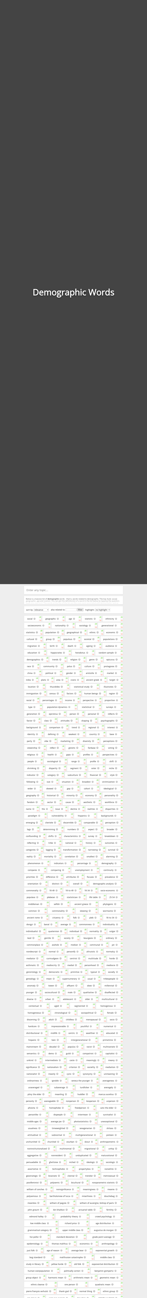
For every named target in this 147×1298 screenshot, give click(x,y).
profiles (86, 754)
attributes (71, 877)
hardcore (32, 1026)
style (112, 775)
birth (52, 646)
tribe (50, 842)
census (52, 693)
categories (31, 849)
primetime (108, 1040)
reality (30, 856)
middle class (106, 1257)
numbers (71, 829)
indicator (31, 775)
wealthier (90, 1033)
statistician (72, 897)
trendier (89, 1175)
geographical (73, 632)
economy (89, 795)
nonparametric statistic (103, 1182)
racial (28, 700)
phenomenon (34, 863)
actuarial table (86, 1209)
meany (111, 1060)
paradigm (32, 815)
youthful (85, 1026)
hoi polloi (34, 1237)
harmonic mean (55, 1277)
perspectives (108, 754)
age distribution (103, 1223)
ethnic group (109, 1291)
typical (93, 972)
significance (31, 1067)
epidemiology (33, 1243)
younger (30, 992)
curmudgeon (53, 958)
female (110, 1012)
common (32, 910)
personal (92, 714)
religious (31, 754)
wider (30, 788)
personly (30, 1101)
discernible (68, 822)
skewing (84, 910)
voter (93, 768)
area (58, 679)
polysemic (55, 1182)
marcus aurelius (106, 1094)
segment (74, 768)
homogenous (106, 1006)
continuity (108, 870)
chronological (61, 1012)
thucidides (55, 686)
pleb (91, 917)
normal (52, 951)
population (50, 632)
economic (110, 632)
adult (51, 1019)
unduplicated (82, 1155)
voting (111, 747)
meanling (59, 1094)
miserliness (87, 1196)
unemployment (82, 870)
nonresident (57, 1155)
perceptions (108, 741)
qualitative (88, 992)
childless (70, 1019)
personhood (90, 965)
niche (111, 768)
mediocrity (52, 965)
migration (32, 646)
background (32, 727)
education (32, 652)
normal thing (85, 1291)
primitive (75, 972)
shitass (110, 1128)
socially (111, 972)
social (30, 618)
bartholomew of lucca (60, 1196)
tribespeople (109, 978)
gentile (47, 938)
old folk (77, 1264)
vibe (46, 741)
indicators (59, 863)
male (70, 992)
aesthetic (87, 802)
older (87, 999)
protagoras (109, 666)
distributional (33, 1033)
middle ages (32, 1121)
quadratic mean (102, 1284)
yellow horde (57, 1264)
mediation (110, 1067)
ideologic (90, 1162)
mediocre (110, 965)
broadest (86, 781)
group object (32, 1277)
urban (48, 999)
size (48, 781)
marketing (66, 741)
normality (94, 931)
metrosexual (109, 1175)
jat (113, 944)
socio (112, 1019)
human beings (91, 693)
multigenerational (84, 1135)
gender (69, 673)
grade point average (102, 1237)
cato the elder (106, 1107)
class (46, 720)
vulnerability (58, 815)
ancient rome (33, 917)
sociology (83, 625)
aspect (91, 829)
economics (85, 1243)
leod (29, 938)
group (49, 639)
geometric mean (107, 1277)
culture (88, 666)
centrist (73, 958)
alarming (110, 856)
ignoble (55, 1080)
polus (69, 666)
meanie (110, 1189)
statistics (30, 632)
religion (73, 659)
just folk (31, 1250)
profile (93, 761)
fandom (31, 802)
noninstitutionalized (37, 1148)
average (64, 924)
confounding (32, 836)
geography (31, 795)
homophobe (55, 1107)
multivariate (109, 1046)
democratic (54, 972)
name (28, 809)
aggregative (32, 1155)
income (68, 700)
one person (70, 1284)
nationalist (32, 1073)
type (30, 707)
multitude (93, 958)
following (31, 781)
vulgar (112, 931)
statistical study (81, 686)
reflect (53, 747)
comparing (56, 870)
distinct (55, 883)
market (110, 673)
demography (108, 863)
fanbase (91, 747)
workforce (109, 802)
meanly (51, 1073)
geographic (50, 618)
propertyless (85, 1169)
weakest (72, 734)
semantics (31, 1053)
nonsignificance (63, 1189)
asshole (55, 944)
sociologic (110, 1162)
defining (52, 734)
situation (66, 781)
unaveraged (33, 1087)
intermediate (51, 1060)
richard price (71, 1223)
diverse (30, 999)
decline (73, 809)
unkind (30, 1060)
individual (74, 931)
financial (94, 775)
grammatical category (38, 1230)
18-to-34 (110, 917)
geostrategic (32, 1175)
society (67, 938)
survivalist (108, 1114)
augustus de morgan (104, 1230)
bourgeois (88, 938)
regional (92, 727)
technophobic (58, 1169)
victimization (108, 781)
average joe (56, 1121)
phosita (31, 1107)
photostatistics (81, 1121)
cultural (30, 639)
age (70, 618)
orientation (33, 883)
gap (68, 788)
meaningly (91, 1060)
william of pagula (58, 1203)
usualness (32, 1128)
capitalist (110, 1053)
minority (70, 795)
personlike (33, 1114)
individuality (109, 924)
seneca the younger (80, 1080)
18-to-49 (69, 890)
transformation (70, 849)
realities (91, 809)
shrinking (31, 768)
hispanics (82, 815)
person (73, 714)
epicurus (110, 659)
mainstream (32, 1046)
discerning (32, 1019)
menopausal (92, 1019)
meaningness (89, 1189)
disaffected (110, 992)
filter (80, 609)
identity (31, 734)
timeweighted (58, 1128)
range (74, 761)
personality (110, 795)
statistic (89, 618)
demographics (33, 659)
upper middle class (71, 1230)
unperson (110, 1101)
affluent (70, 985)
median (74, 944)
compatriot (88, 1053)
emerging (30, 822)
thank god (64, 1291)
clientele (49, 822)
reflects (111, 714)
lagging (49, 849)
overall (76, 883)
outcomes (109, 842)
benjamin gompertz (104, 1270)
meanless (32, 1203)
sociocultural (51, 992)
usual (90, 978)
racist (89, 1046)
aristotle (90, 673)
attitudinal (33, 1135)
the (43, 809)
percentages (48, 700)
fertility (110, 1209)
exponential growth (105, 1250)
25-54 (112, 897)
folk (75, 917)
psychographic (107, 720)
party (29, 741)
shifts (51, 836)
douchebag (109, 1196)
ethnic (93, 632)
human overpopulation (39, 1270)
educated (110, 1033)
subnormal (57, 1135)
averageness (108, 1080)
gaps (68, 754)
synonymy (87, 1073)
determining (49, 829)
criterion (73, 1067)
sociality (91, 1067)
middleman (33, 904)
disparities (110, 809)
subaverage (59, 1087)
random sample (106, 652)
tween (51, 985)
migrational (90, 1148)
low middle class (38, 1223)
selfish (57, 904)
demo (51, 1053)
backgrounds (107, 815)
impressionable (58, 1026)
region (112, 693)
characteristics (71, 836)
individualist (32, 931)
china (30, 673)
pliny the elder (34, 1094)
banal (46, 924)
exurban (70, 1141)
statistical (86, 707)
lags (29, 829)
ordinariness (33, 1080)
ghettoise (53, 1162)
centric (71, 1033)
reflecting (31, 842)
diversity (87, 741)
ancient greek (92, 679)
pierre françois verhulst (37, 1291)
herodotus (80, 652)
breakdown (110, 836)
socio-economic (108, 890)
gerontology (32, 972)
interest (111, 727)
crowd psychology (103, 1216)
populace (31, 897)
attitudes (65, 720)
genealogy (31, 978)
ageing (89, 646)
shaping (85, 720)
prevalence (110, 877)
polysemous (32, 1196)
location (32, 686)
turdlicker (84, 1087)
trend (74, 727)
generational (108, 625)
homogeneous (34, 1012)
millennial (109, 985)
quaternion (53, 931)
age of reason (53, 1250)
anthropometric (107, 1141)
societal (87, 639)
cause (68, 802)
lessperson (91, 1101)
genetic (71, 747)
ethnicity (110, 618)
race (29, 666)
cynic (69, 1073)
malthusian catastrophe (71, 1257)
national (69, 842)
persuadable (32, 1162)
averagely (108, 1087)
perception (110, 822)
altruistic (90, 951)
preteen (110, 1135)
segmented (79, 1006)
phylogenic (108, 904)
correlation (70, 856)
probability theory (69, 1216)
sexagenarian (86, 1128)
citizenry (56, 917)
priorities (30, 877)
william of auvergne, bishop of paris (97, 1203)
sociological (52, 761)
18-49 (52, 890)
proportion (110, 700)
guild (68, 1053)
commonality (58, 910)
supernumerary (69, 978)
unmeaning (109, 1073)
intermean (83, 1114)
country (93, 734)
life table (93, 897)
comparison (54, 727)
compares (32, 870)
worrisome (108, 910)
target (112, 679)
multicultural (108, 999)
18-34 (87, 890)
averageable (50, 1101)
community (48, 666)
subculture (73, 775)
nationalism (53, 1067)
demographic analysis (103, 883)
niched (72, 1162)
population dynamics (57, 707)
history (89, 842)
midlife (54, 1033)
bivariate (52, 1175)
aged (56, 1006)
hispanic (32, 1040)
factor (29, 720)
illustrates (108, 686)
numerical (108, 1026)
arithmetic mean (82, 1277)
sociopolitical (87, 1012)
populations (109, 639)
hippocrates (56, 652)
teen (53, 1040)
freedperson (80, 1107)
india (28, 679)
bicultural (76, 1182)
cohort (87, 788)
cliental (71, 1175)
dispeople (58, 1114)
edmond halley (36, 1216)
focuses (90, 877)
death (70, 646)
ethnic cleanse (37, 1284)
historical (51, 795)
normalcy (110, 951)
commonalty (32, 890)
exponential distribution (103, 1264)
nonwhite (109, 1169)
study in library (33, 1264)
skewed (49, 788)
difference (50, 877)
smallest (91, 856)
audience (110, 646)
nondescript (32, 951)
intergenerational (79, 1040)
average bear (77, 1250)
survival (111, 849)
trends (55, 659)
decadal (53, 1046)
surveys (109, 707)
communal (95, 944)
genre (92, 659)
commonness (85, 924)
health (51, 754)
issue (57, 809)
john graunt (33, 1209)
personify (71, 951)
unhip (111, 1148)
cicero (73, 679)
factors (70, 693)
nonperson (71, 1101)
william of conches (35, 1189)
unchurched (31, 1141)
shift (111, 761)
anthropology (108, 1243)
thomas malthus (60, 1243)
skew (89, 985)
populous (67, 639)
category (51, 775)
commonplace (33, 944)
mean (49, 978)
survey (91, 836)
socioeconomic (34, 625)
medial (70, 965)
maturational (107, 1155)
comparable (89, 822)
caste (72, 1060)
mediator (30, 958)
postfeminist (33, 1182)
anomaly (31, 985)
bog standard (36, 1257)
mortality (48, 856)
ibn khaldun (59, 1209)
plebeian (51, 897)
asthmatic (31, 965)
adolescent (68, 999)
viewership (32, 747)
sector (50, 802)
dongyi (29, 924)
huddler (81, 1094)
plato (43, 679)
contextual (34, 1006)
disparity (53, 768)
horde (112, 958)
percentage (82, 863)
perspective (88, 700)
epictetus (53, 714)
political (49, 673)
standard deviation (65, 1237)
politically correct (72, 1270)
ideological (109, 788)
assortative (33, 1169)
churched (51, 1141)
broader (110, 829)
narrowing (93, 849)
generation (32, 714)
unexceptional (107, 1121)
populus (71, 1046)
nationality (60, 625)
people (30, 761)
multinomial (66, 1148)
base (112, 734)
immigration (32, 693)
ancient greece (81, 904)
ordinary (110, 938)
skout (87, 1141)
